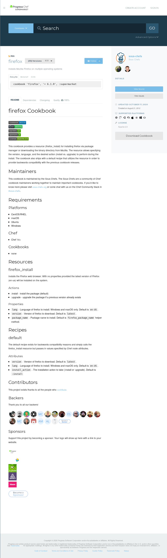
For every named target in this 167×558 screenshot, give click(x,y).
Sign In (154, 8)
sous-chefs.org (39, 186)
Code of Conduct (40, 551)
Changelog (45, 100)
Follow (95, 61)
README (15, 99)
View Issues (139, 96)
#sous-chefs (14, 190)
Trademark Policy (113, 551)
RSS (12, 56)
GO (152, 28)
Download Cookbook (139, 135)
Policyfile (13, 77)
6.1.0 (38, 61)
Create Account (135, 8)
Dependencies (29, 100)
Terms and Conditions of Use (62, 551)
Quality (61, 100)
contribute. (62, 389)
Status (126, 551)
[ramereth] (128, 69)
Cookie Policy (97, 551)
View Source (139, 89)
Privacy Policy (83, 551)
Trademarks (15, 545)
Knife (33, 77)
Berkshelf (24, 77)
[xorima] (119, 69)
